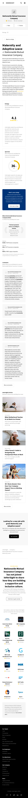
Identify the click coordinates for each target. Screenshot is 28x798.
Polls (3, 737)
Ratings (5, 32)
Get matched (19, 21)
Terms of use (5, 775)
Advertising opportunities (9, 759)
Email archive (5, 784)
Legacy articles (6, 780)
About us (4, 767)
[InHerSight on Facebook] (10, 795)
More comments (8, 385)
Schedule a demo (6, 753)
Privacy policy (5, 773)
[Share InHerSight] (7, 795)
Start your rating (14, 206)
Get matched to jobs (7, 741)
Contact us (5, 771)
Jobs (3, 731)
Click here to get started (14, 599)
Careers (4, 769)
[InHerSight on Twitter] (14, 795)
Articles (4, 739)
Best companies (6, 735)
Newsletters (5, 745)
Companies (5, 733)
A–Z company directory (8, 782)
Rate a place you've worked (9, 743)
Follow (21, 25)
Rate (9, 25)
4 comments (20, 91)
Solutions (4, 751)
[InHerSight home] (10, 3)
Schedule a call (6, 761)
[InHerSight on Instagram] (21, 795)
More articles (7, 506)
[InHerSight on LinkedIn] (17, 795)
